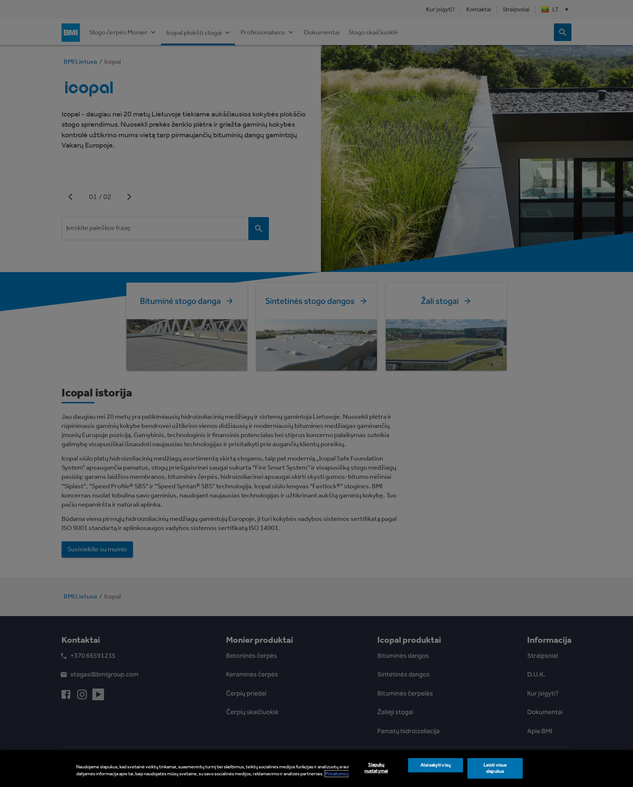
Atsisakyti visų (436, 765)
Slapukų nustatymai (376, 768)
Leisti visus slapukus (495, 768)
